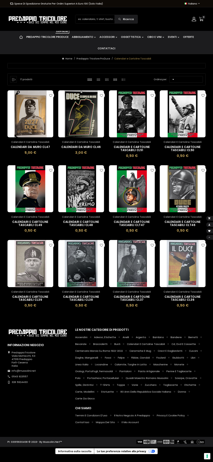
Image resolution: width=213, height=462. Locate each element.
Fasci (108, 357)
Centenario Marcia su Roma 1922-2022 (99, 351)
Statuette (107, 391)
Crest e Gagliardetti (170, 351)
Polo (78, 378)
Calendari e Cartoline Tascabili (146, 344)
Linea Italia (82, 364)
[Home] (21, 37)
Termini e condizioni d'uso (91, 415)
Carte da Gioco (85, 398)
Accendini (81, 337)
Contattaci (82, 422)
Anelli (126, 337)
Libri (193, 357)
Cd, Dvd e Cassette (184, 344)
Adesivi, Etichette (105, 337)
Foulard (161, 357)
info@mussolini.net (24, 370)
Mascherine (160, 364)
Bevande (81, 344)
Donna (182, 391)
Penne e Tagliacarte (179, 371)
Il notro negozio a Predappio (132, 415)
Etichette (190, 385)
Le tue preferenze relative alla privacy (121, 451)
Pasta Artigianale (149, 371)
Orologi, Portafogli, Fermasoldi (94, 371)
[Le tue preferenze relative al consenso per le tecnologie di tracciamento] (207, 456)
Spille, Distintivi (84, 385)
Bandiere (176, 337)
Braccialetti (100, 344)
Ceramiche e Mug (140, 351)
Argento (141, 337)
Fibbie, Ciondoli (140, 357)
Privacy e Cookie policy (171, 415)
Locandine (101, 364)
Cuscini (193, 351)
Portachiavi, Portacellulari (103, 378)
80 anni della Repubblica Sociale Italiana (145, 391)
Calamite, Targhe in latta (131, 364)
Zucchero (151, 385)
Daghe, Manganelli (86, 357)
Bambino (158, 337)
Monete (179, 364)
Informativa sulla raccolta (74, 451)
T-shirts (105, 385)
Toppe (121, 385)
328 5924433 (20, 382)
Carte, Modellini (84, 391)
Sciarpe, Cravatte (186, 378)
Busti (117, 344)
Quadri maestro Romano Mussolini (147, 378)
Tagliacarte (170, 385)
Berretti (193, 337)
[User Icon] (194, 19)
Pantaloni (125, 371)
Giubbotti (178, 357)
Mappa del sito (105, 422)
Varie (135, 385)
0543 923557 (20, 376)
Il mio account (130, 422)
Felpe (121, 357)
